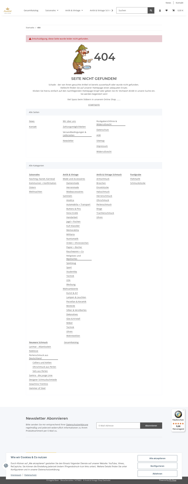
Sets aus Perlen (40, 371)
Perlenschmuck (103, 204)
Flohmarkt (135, 178)
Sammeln (67, 195)
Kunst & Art (72, 293)
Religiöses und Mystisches (73, 257)
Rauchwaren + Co (75, 251)
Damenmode (72, 183)
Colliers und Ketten (42, 362)
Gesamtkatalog (71, 342)
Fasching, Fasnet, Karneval (42, 178)
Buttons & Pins (73, 208)
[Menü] (183, 411)
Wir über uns (69, 121)
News (168, 2)
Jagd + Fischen (73, 221)
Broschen (101, 183)
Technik (70, 275)
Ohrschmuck (102, 200)
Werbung (70, 284)
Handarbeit (72, 217)
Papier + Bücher (74, 247)
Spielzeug (71, 263)
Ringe (99, 208)
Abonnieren (151, 425)
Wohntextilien (73, 335)
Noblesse (33, 350)
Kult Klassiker (73, 225)
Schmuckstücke (137, 183)
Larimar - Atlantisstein (40, 346)
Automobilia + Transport (78, 204)
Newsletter (68, 140)
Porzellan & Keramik (76, 301)
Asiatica (70, 200)
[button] (160, 10)
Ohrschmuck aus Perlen (44, 366)
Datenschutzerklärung (77, 424)
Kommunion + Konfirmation (42, 183)
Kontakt (179, 2)
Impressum (16, 475)
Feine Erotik (72, 213)
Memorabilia (72, 230)
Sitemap (100, 140)
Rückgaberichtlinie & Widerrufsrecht (106, 123)
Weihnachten (35, 191)
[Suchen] (151, 10)
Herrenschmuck (104, 195)
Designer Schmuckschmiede (43, 379)
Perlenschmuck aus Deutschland (38, 357)
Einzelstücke (102, 187)
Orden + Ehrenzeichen (77, 242)
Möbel (69, 322)
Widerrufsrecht (103, 151)
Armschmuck (102, 178)
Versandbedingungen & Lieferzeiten (74, 134)
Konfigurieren (157, 466)
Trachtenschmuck (105, 213)
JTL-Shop (172, 480)
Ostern (32, 187)
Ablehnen (157, 473)
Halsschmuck (102, 191)
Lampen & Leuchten (76, 297)
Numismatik (72, 238)
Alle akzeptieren (157, 458)
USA (68, 280)
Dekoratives (72, 314)
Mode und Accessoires (74, 178)
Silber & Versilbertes (76, 310)
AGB (98, 135)
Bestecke (70, 305)
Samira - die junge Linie (40, 375)
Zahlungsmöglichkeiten (74, 126)
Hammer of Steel (37, 388)
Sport (69, 267)
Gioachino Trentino (38, 383)
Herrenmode (72, 187)
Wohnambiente (70, 288)
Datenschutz (30, 475)
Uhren (69, 331)
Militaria (70, 234)
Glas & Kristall (73, 318)
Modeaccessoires (74, 191)
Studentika (71, 271)
